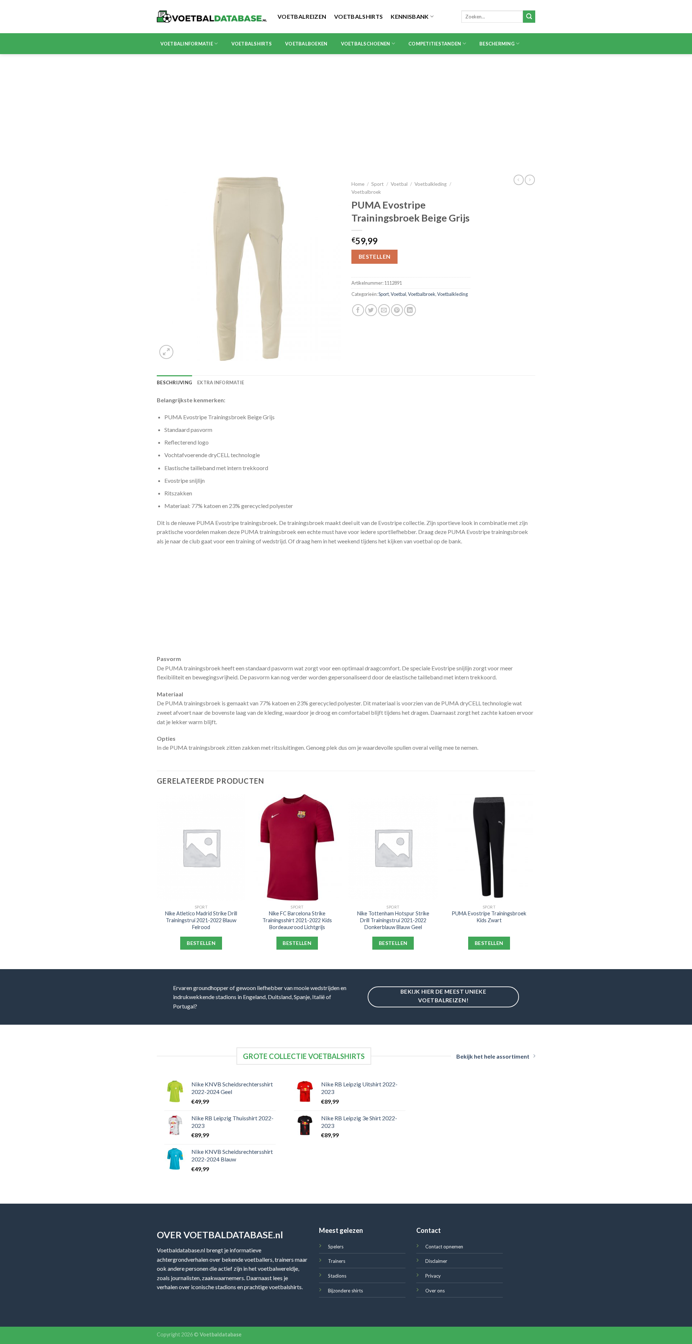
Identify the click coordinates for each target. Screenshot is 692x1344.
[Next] (533, 880)
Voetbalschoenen (365, 44)
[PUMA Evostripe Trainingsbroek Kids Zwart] (489, 847)
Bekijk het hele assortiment (492, 1056)
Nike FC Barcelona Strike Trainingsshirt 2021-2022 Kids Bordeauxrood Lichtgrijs (297, 920)
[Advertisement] (346, 108)
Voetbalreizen (302, 16)
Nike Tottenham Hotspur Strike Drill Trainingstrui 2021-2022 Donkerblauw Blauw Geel (393, 920)
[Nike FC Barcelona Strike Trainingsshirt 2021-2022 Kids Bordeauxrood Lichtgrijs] (297, 847)
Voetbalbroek (366, 192)
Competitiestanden (434, 44)
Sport (377, 184)
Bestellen (375, 256)
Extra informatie (220, 382)
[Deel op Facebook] (358, 310)
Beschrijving (174, 382)
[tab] (174, 382)
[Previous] (157, 880)
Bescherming (497, 44)
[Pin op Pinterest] (397, 310)
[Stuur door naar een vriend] (384, 310)
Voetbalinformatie (186, 44)
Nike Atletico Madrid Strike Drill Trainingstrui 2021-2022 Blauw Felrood (201, 920)
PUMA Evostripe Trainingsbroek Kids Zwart (489, 916)
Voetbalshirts (358, 16)
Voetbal (399, 184)
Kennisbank (410, 16)
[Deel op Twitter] (371, 310)
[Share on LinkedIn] (410, 310)
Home (357, 184)
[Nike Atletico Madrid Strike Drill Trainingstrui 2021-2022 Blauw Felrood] (201, 847)
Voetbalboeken (306, 44)
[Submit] (529, 16)
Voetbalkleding (430, 184)
